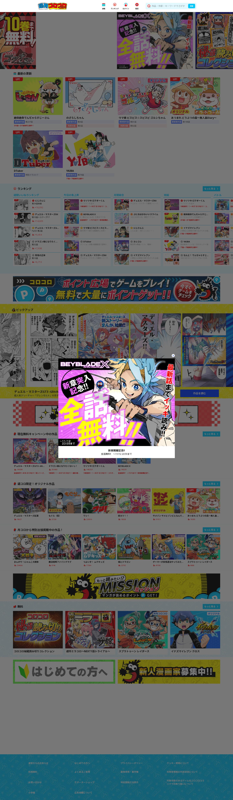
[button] (103, 6)
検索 (191, 6)
